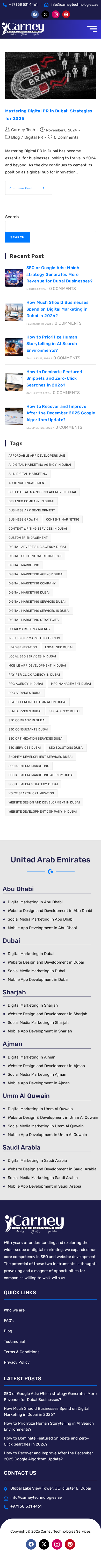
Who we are (14, 1310)
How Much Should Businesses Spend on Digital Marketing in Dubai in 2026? (57, 309)
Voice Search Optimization (31, 793)
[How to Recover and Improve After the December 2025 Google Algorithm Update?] (14, 416)
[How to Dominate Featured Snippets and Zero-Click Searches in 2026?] (14, 382)
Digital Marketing (24, 565)
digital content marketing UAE (35, 556)
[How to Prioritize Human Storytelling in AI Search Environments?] (14, 347)
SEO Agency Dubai (64, 711)
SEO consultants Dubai (28, 729)
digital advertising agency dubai (37, 547)
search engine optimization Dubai (38, 702)
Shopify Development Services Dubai (41, 757)
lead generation (23, 647)
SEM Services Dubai (25, 711)
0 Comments (66, 137)
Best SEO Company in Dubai (31, 501)
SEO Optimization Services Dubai (36, 738)
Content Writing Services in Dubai (38, 528)
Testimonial (14, 1341)
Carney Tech (23, 129)
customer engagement (28, 538)
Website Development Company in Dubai (43, 811)
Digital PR (33, 137)
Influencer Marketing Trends (34, 638)
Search (12, 216)
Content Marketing (63, 519)
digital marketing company (32, 583)
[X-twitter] (45, 14)
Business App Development (32, 510)
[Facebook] (35, 14)
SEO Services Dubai (25, 747)
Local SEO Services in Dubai (32, 656)
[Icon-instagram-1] (56, 14)
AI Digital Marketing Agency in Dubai (40, 465)
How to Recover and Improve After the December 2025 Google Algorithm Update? (60, 413)
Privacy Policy (17, 1362)
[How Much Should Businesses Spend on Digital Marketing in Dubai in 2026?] (14, 312)
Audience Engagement (27, 483)
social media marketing (29, 766)
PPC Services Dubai (25, 693)
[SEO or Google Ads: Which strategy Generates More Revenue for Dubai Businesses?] (14, 278)
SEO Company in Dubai (27, 720)
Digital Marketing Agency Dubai (36, 574)
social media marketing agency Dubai (41, 775)
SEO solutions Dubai (66, 747)
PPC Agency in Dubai (26, 684)
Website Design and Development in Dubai (44, 802)
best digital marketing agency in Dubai (42, 492)
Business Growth (23, 519)
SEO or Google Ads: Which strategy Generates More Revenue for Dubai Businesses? (59, 274)
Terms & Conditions (22, 1352)
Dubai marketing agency (30, 629)
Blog (15, 137)
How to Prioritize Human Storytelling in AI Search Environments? (51, 344)
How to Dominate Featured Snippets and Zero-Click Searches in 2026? (54, 378)
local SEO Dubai (59, 647)
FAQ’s (9, 1320)
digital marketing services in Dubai (39, 611)
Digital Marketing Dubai (29, 592)
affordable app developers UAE (37, 455)
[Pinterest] (66, 14)
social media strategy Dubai (33, 784)
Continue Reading (31, 185)
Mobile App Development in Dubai (37, 665)
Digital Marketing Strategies (34, 620)
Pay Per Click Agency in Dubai (34, 674)
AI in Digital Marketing (28, 474)
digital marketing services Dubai (37, 601)
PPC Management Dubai (71, 684)
